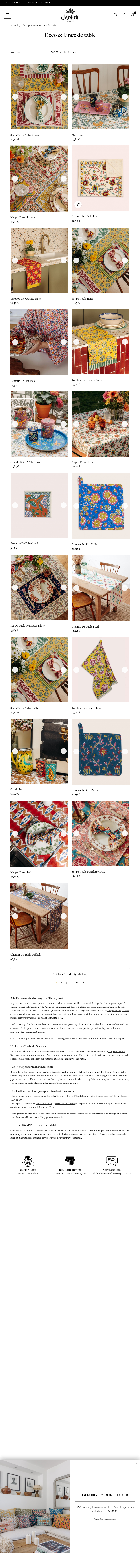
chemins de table (44, 1103)
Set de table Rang (82, 299)
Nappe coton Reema (22, 217)
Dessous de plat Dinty (85, 790)
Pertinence (96, 52)
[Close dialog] (136, 1463)
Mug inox (77, 135)
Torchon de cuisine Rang (25, 299)
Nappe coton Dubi (21, 872)
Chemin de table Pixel (85, 626)
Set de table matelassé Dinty (27, 626)
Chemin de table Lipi (85, 216)
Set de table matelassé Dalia (88, 871)
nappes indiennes (23, 1055)
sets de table (89, 1075)
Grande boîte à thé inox (25, 462)
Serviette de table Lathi (24, 708)
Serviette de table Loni (24, 543)
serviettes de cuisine (65, 1103)
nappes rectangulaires (118, 1010)
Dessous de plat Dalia (84, 544)
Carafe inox (17, 789)
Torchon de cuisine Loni (87, 708)
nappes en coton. (116, 1051)
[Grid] (12, 52)
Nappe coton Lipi (82, 462)
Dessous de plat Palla (23, 381)
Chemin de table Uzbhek (25, 955)
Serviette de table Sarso (24, 135)
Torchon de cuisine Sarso (87, 380)
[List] (18, 52)
